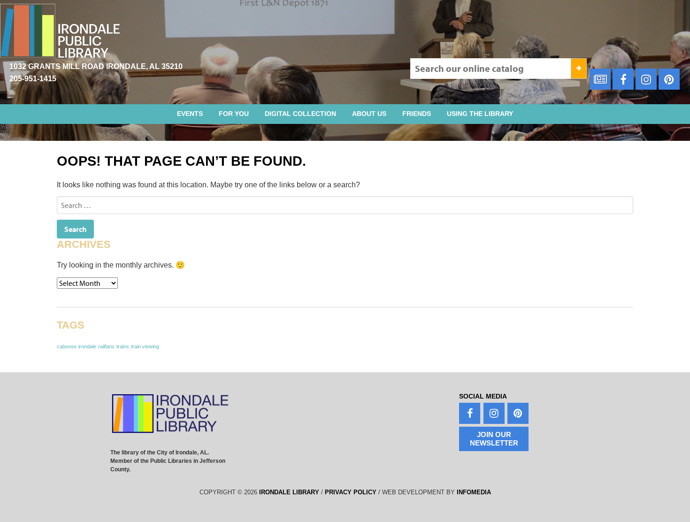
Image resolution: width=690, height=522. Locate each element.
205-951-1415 (32, 79)
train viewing (145, 346)
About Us (369, 113)
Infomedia (474, 492)
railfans (106, 346)
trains (122, 346)
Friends (416, 113)
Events (190, 113)
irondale (87, 346)
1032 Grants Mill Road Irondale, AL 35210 (96, 66)
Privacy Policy (350, 492)
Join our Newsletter (494, 438)
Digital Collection (300, 113)
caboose (67, 346)
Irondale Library (289, 492)
